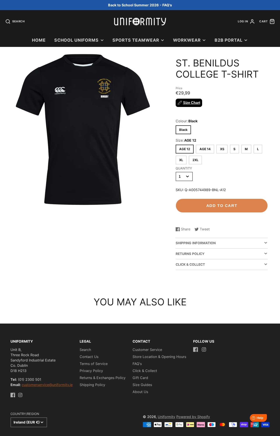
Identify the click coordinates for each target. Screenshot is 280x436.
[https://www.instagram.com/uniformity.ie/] (20, 395)
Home (39, 40)
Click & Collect (145, 370)
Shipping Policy (92, 385)
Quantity (184, 168)
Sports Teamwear (135, 40)
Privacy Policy (91, 370)
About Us (140, 392)
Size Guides (142, 385)
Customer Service (147, 349)
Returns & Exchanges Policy (103, 377)
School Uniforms (76, 40)
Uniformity (166, 417)
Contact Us (89, 356)
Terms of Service (94, 363)
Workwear (187, 40)
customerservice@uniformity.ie (47, 385)
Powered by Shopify (193, 417)
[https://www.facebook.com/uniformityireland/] (12, 395)
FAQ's (137, 363)
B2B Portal (229, 40)
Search (85, 349)
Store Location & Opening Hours (159, 356)
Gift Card (140, 377)
